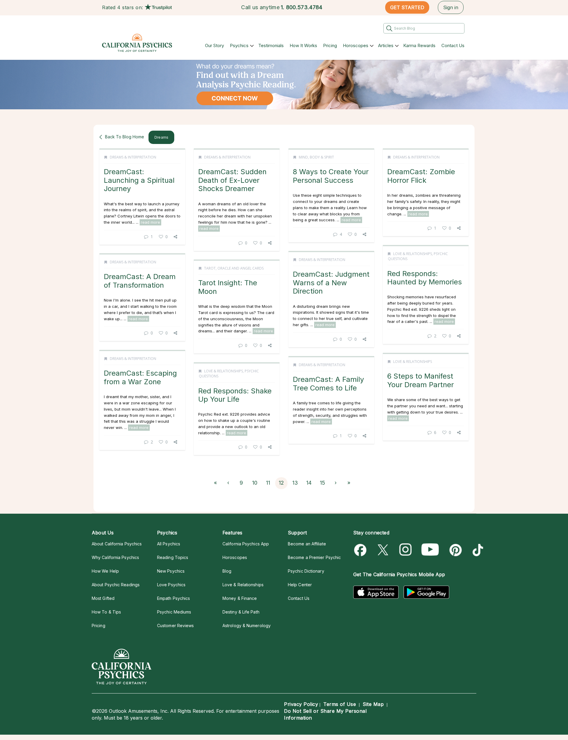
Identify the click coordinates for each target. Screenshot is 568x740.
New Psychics (171, 571)
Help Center (300, 584)
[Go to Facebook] (361, 550)
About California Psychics (117, 543)
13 (295, 483)
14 (309, 483)
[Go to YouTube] (430, 550)
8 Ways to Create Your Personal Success (331, 175)
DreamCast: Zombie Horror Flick (421, 175)
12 (281, 483)
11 (268, 483)
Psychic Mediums (174, 611)
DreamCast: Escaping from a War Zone (140, 377)
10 (254, 483)
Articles (385, 45)
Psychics (239, 45)
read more (150, 222)
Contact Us (452, 45)
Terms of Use (339, 704)
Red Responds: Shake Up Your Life (235, 395)
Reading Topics (172, 557)
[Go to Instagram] (406, 550)
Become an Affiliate (307, 543)
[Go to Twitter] (383, 550)
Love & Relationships (412, 253)
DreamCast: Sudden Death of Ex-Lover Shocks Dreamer (232, 180)
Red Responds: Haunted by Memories (424, 277)
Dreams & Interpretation (133, 157)
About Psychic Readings (116, 584)
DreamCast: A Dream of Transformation (140, 280)
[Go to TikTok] (477, 550)
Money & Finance (239, 598)
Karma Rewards (419, 45)
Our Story (214, 45)
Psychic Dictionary (306, 571)
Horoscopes (355, 45)
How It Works (303, 45)
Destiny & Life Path (240, 611)
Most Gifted (103, 598)
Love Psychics (171, 584)
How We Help (105, 571)
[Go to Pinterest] (454, 550)
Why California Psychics (115, 557)
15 (322, 483)
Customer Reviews (175, 625)
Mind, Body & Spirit (316, 157)
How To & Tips (106, 611)
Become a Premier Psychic (314, 557)
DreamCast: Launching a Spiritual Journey (139, 180)
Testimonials (271, 45)
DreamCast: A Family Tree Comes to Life (328, 383)
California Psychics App (245, 543)
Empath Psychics (173, 598)
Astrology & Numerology (246, 625)
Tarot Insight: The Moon (227, 286)
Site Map (373, 704)
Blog (226, 571)
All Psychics (168, 543)
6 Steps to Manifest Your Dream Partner (420, 380)
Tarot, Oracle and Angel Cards (234, 268)
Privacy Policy (301, 704)
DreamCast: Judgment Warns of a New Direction (331, 282)
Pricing (330, 45)
